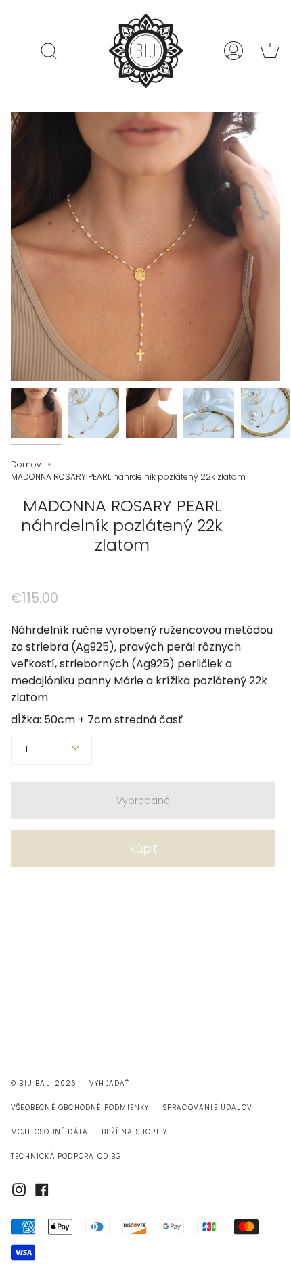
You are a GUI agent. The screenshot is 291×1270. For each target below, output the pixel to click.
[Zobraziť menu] (21, 51)
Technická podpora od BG (66, 1156)
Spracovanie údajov (208, 1107)
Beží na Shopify (134, 1132)
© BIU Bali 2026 (43, 1083)
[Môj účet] (233, 50)
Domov (26, 464)
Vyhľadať (109, 1083)
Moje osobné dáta (49, 1132)
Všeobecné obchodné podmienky (80, 1107)
